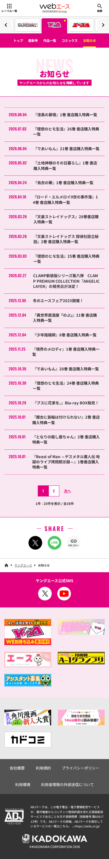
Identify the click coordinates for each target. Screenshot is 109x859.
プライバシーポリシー (80, 768)
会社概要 (17, 768)
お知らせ (89, 40)
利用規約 (43, 768)
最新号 (33, 40)
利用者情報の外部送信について (67, 784)
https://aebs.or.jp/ (87, 826)
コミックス (70, 40)
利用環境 (22, 784)
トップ (18, 40)
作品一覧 (49, 40)
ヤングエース (23, 565)
